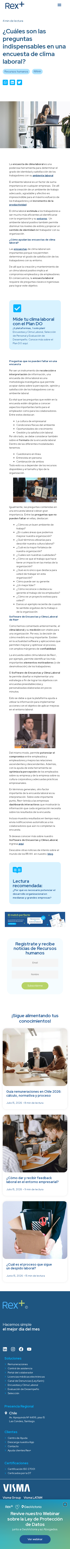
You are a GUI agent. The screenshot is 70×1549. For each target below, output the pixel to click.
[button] (65, 1504)
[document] (35, 774)
